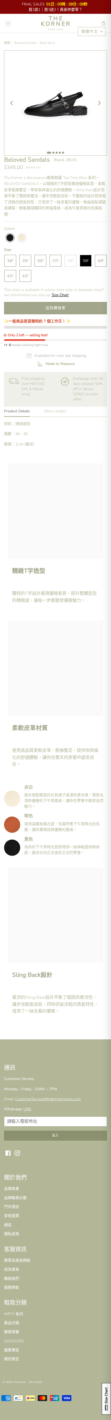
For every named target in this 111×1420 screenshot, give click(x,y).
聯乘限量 (11, 1331)
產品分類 (11, 1323)
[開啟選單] (8, 23)
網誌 (8, 1225)
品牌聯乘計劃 (15, 1197)
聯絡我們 (11, 1278)
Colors (9, 228)
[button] (103, 23)
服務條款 (11, 1287)
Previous (11, 103)
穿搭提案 (11, 1215)
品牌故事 (11, 1188)
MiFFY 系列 (13, 1314)
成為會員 (11, 1269)
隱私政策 (11, 1233)
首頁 (7, 43)
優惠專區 (11, 1350)
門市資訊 (11, 1206)
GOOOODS (14, 1341)
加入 (55, 1135)
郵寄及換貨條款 (17, 1260)
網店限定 (11, 1359)
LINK (27, 1109)
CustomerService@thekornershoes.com (48, 1099)
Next (99, 103)
